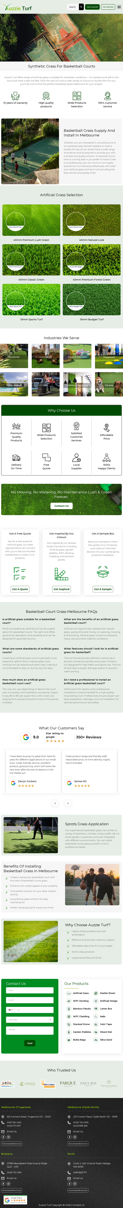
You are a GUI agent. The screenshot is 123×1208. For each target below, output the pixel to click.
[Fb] (3, 1137)
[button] (119, 7)
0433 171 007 (14, 1125)
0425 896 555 (80, 1125)
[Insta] (8, 1137)
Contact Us (78, 1205)
